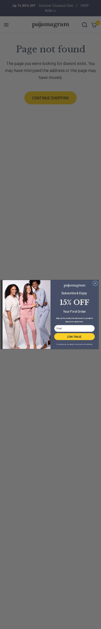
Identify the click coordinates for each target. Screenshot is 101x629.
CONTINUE (74, 336)
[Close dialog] (95, 283)
